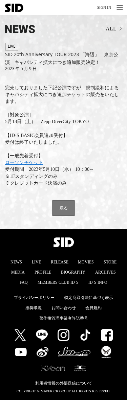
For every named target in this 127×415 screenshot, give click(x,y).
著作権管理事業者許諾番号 (63, 318)
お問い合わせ (63, 308)
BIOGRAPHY (73, 272)
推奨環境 (33, 308)
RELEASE (59, 262)
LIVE (36, 262)
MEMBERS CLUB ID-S (58, 282)
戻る (64, 208)
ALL (111, 28)
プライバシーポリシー (34, 298)
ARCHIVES (105, 272)
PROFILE (43, 272)
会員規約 (93, 308)
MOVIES (86, 262)
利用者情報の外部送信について (63, 383)
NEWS (16, 262)
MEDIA (18, 272)
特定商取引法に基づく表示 (88, 298)
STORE (110, 262)
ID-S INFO (97, 282)
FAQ (24, 282)
